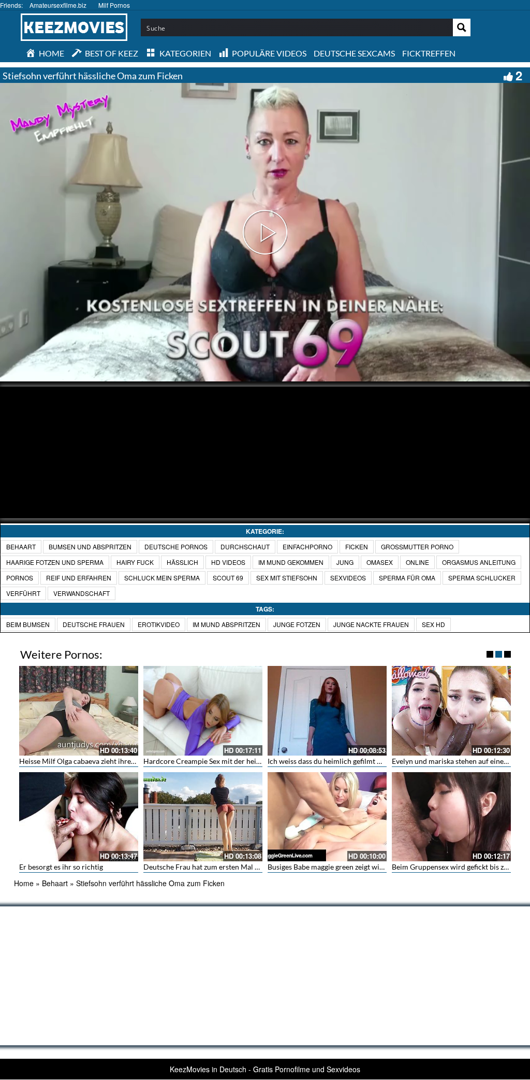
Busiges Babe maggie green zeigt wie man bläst (342, 866)
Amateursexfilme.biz (58, 5)
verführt (23, 593)
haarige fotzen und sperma (55, 562)
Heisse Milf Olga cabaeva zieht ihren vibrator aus (97, 761)
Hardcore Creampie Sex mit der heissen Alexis (217, 761)
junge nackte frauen (371, 624)
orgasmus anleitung (479, 562)
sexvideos (348, 577)
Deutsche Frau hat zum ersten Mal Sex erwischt (219, 866)
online (417, 562)
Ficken (356, 546)
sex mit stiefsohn (286, 577)
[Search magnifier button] (461, 27)
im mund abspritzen (226, 624)
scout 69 (228, 577)
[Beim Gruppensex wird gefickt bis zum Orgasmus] (451, 817)
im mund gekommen (290, 562)
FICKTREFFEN (428, 53)
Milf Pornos (114, 5)
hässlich (182, 562)
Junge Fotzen (296, 624)
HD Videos (228, 562)
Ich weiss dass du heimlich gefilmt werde (332, 761)
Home (24, 883)
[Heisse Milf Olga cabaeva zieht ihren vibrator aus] (78, 711)
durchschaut (245, 546)
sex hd (433, 624)
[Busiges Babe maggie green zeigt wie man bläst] (327, 817)
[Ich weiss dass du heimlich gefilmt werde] (327, 711)
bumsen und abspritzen (90, 546)
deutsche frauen (94, 624)
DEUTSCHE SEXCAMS (354, 53)
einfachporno (307, 546)
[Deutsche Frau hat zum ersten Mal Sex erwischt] (202, 817)
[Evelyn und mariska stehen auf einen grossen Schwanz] (451, 711)
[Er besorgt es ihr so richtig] (78, 817)
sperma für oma (407, 577)
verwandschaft (81, 593)
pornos (19, 577)
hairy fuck (135, 562)
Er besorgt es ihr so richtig (61, 866)
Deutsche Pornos (176, 546)
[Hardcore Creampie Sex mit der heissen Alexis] (202, 711)
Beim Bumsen (28, 624)
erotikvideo (159, 624)
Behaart (21, 546)
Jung (345, 562)
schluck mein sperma (162, 577)
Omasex (379, 562)
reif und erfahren (78, 577)
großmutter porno (417, 546)
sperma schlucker (482, 577)
